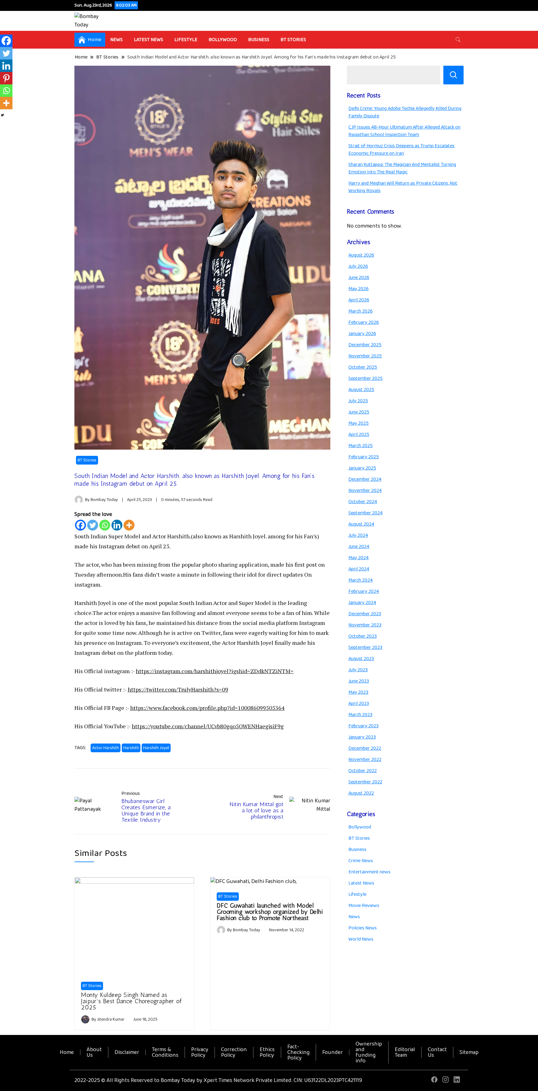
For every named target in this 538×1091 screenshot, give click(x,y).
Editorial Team (405, 1052)
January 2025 (362, 468)
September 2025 (365, 378)
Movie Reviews (363, 905)
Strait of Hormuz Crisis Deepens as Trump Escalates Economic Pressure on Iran (401, 149)
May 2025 (358, 423)
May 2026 (358, 289)
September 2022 (365, 782)
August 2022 (361, 793)
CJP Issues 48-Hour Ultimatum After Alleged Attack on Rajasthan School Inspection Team (404, 131)
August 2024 (361, 524)
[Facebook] (80, 525)
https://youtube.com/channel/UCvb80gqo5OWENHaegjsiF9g (208, 726)
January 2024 (362, 603)
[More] (129, 525)
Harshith (131, 747)
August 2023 (361, 659)
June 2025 (358, 412)
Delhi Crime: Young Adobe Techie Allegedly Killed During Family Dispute (404, 112)
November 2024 (365, 490)
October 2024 (362, 502)
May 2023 (358, 692)
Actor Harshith (105, 747)
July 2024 (358, 535)
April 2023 (358, 703)
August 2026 (361, 255)
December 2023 (364, 614)
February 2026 (363, 322)
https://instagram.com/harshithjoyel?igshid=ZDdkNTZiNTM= (215, 671)
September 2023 (365, 647)
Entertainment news (369, 872)
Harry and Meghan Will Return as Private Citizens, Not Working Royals (402, 187)
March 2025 (360, 446)
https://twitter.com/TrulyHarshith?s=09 (178, 689)
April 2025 (358, 434)
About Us (94, 1052)
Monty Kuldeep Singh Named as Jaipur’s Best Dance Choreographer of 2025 (131, 1001)
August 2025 (361, 390)
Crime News (360, 861)
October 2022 (362, 771)
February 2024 (363, 591)
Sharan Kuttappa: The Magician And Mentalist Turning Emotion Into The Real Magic (402, 168)
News (116, 40)
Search (453, 75)
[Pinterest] (6, 78)
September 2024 (365, 513)
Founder (332, 1052)
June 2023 (358, 681)
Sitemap (469, 1052)
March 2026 (360, 311)
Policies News (362, 928)
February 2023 (363, 726)
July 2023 (358, 670)
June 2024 (358, 546)
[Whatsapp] (104, 525)
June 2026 (358, 277)
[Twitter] (92, 525)
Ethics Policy (267, 1052)
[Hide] (2, 115)
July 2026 (358, 266)
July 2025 (358, 401)
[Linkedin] (116, 525)
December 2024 (364, 479)
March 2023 (360, 715)
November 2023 (364, 625)
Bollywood (223, 40)
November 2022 (364, 759)
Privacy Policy (199, 1052)
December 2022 (364, 748)
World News (360, 939)
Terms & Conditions (165, 1052)
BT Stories (293, 40)
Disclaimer (127, 1052)
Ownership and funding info (369, 1052)
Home (67, 1052)
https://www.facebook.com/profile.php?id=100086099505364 (207, 707)
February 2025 (363, 457)
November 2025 (365, 356)
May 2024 (358, 558)
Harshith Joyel (156, 747)
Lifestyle (185, 40)
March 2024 (360, 580)
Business (258, 40)
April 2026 (358, 300)
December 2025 (364, 345)
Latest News (148, 40)
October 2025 (362, 367)
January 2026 (362, 334)
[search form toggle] (458, 39)
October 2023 (362, 636)
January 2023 (362, 737)
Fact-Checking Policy (298, 1052)
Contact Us (437, 1052)
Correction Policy (234, 1052)
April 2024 (358, 569)
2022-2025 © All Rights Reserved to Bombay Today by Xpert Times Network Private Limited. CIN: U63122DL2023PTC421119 (218, 1080)
